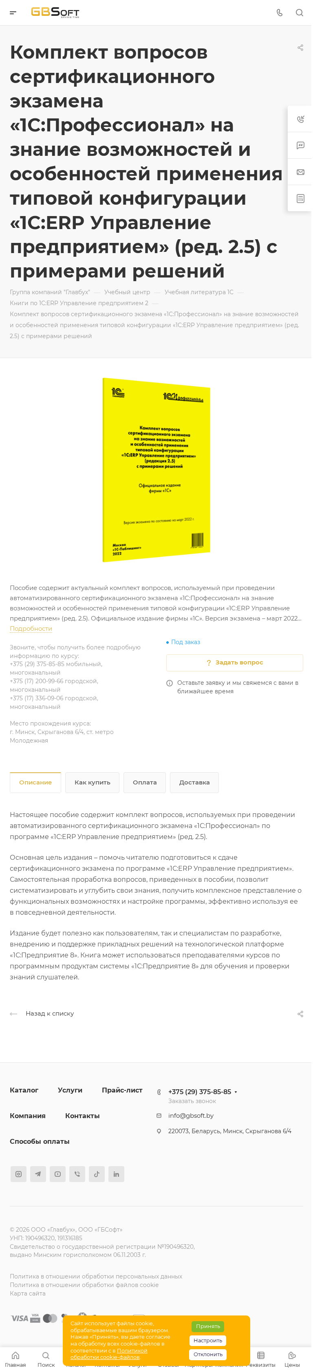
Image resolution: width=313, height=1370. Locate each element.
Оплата (145, 782)
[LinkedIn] (116, 1174)
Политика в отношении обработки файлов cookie (84, 1285)
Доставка (194, 782)
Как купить (92, 782)
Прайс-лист (122, 1090)
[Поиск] (299, 13)
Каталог (24, 1090)
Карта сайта (28, 1293)
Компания (28, 1116)
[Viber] (77, 1174)
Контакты (82, 1116)
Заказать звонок (192, 1101)
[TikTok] (97, 1174)
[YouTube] (58, 1174)
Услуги (70, 1090)
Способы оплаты (40, 1141)
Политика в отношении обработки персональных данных (96, 1276)
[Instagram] (18, 1174)
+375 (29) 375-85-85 (199, 1092)
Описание (35, 782)
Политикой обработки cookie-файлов (109, 1354)
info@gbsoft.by (191, 1115)
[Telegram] (38, 1174)
